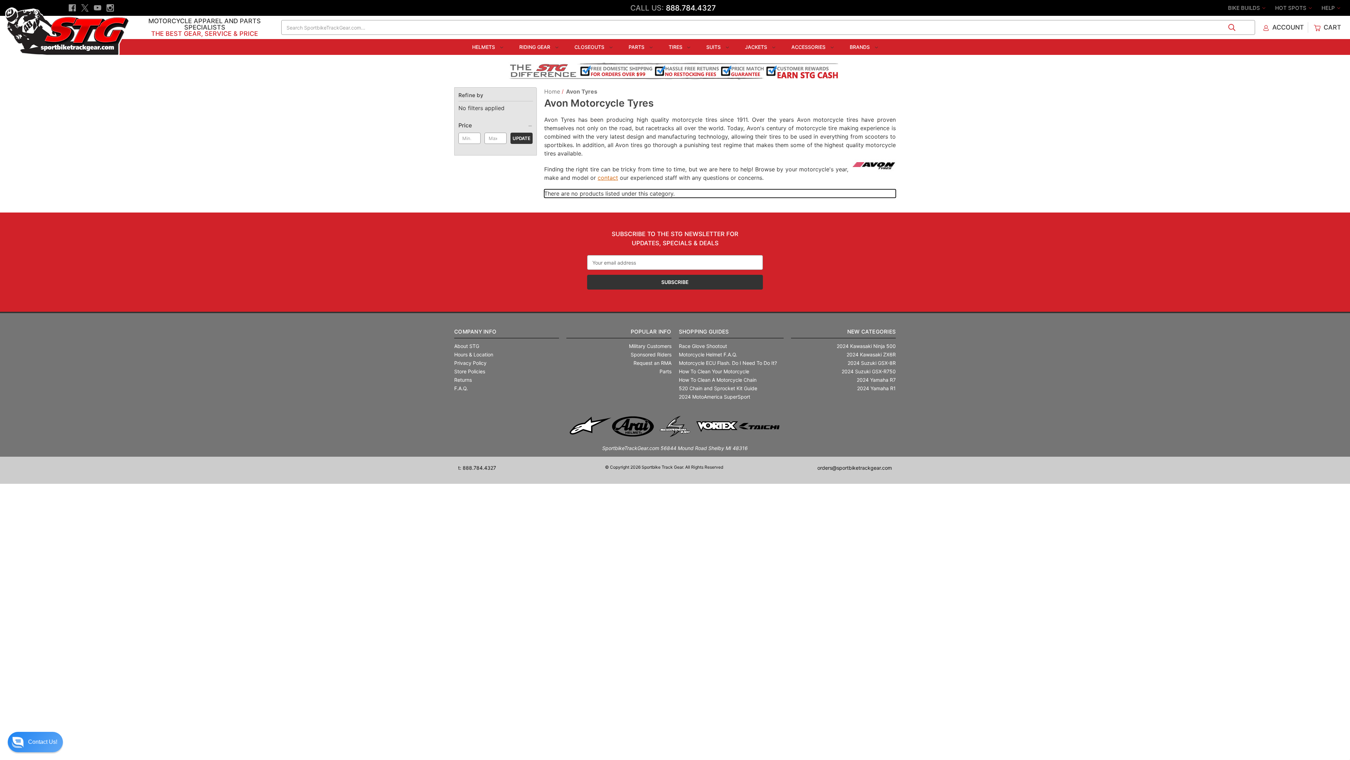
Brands (860, 47)
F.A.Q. (461, 388)
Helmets (484, 47)
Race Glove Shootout (703, 346)
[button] (35, 742)
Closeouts (590, 47)
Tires (676, 47)
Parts (637, 47)
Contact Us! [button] (42, 742)
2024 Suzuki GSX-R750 (869, 371)
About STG (466, 346)
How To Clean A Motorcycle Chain (718, 380)
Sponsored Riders (651, 354)
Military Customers (650, 346)
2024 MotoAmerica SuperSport (714, 397)
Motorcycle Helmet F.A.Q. (708, 354)
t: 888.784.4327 (477, 468)
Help (1329, 8)
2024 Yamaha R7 (876, 380)
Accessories (809, 47)
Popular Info (651, 331)
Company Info (475, 331)
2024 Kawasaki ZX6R (871, 354)
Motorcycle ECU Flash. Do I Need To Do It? (728, 363)
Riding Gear (535, 47)
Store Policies (469, 371)
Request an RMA (652, 363)
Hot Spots (1291, 8)
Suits (714, 47)
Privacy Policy (470, 363)
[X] (85, 8)
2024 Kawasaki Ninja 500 (866, 346)
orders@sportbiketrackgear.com (854, 468)
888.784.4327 (691, 8)
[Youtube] (97, 8)
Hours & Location (473, 354)
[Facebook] (72, 8)
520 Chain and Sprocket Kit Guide (718, 388)
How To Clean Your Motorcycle (714, 371)
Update (522, 138)
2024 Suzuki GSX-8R (872, 363)
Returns (463, 380)
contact (608, 177)
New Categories (871, 331)
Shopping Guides (704, 331)
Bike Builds (1244, 8)
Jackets (757, 47)
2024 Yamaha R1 (876, 388)
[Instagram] (110, 8)
